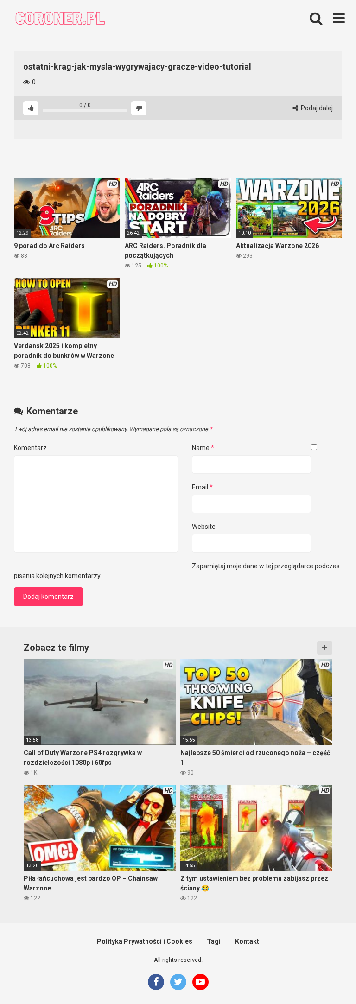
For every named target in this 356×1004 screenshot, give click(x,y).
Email (202, 487)
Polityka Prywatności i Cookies (144, 941)
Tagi (214, 941)
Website (204, 526)
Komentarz (30, 447)
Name (203, 447)
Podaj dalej (316, 108)
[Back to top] (324, 975)
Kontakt (247, 941)
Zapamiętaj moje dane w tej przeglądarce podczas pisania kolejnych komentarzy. (177, 570)
